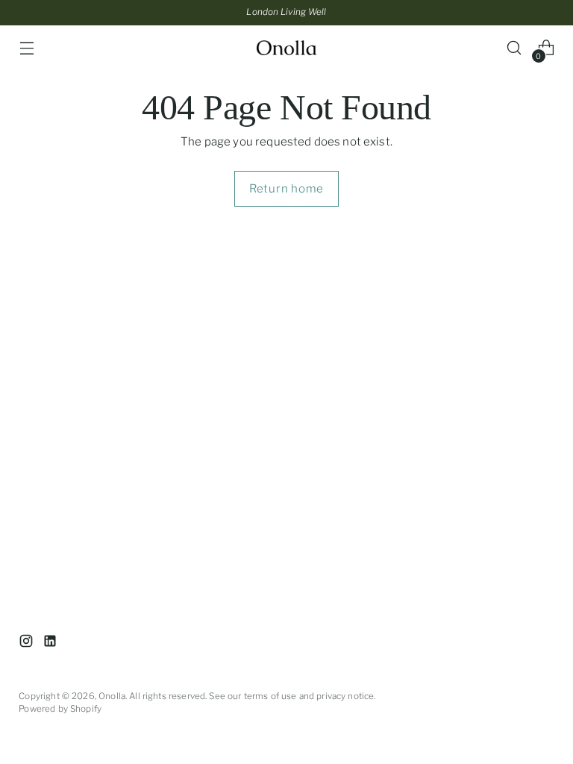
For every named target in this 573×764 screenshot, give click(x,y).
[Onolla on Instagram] (28, 643)
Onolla (111, 696)
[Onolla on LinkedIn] (51, 643)
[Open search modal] (514, 48)
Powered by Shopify (60, 709)
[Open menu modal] (26, 48)
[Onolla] (286, 47)
